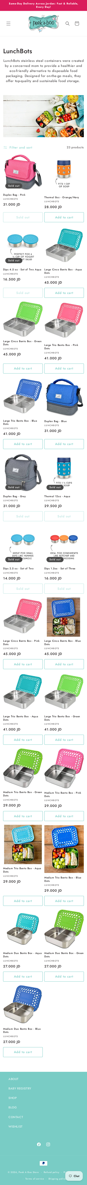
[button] (8, 23)
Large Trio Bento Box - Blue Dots (20, 422)
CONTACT (15, 1117)
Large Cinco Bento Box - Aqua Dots (63, 271)
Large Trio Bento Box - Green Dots (62, 718)
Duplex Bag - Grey (14, 496)
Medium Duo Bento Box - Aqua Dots (22, 955)
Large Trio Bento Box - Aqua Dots (20, 718)
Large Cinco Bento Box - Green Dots (22, 343)
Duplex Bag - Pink (14, 195)
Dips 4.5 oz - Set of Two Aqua (22, 269)
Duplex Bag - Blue (55, 421)
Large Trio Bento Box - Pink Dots (61, 347)
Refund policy (51, 1172)
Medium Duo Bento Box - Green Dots (64, 955)
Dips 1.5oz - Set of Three (59, 568)
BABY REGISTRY (19, 1088)
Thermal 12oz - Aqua (57, 496)
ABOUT (13, 1079)
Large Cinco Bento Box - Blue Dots (62, 642)
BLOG (12, 1107)
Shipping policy (57, 1178)
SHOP (12, 1098)
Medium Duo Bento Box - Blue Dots (22, 1030)
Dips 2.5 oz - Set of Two (18, 568)
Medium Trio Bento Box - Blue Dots (62, 879)
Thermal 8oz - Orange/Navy (61, 197)
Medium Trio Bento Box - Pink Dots (62, 794)
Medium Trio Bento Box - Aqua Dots (22, 870)
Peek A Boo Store (29, 1172)
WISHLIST (15, 1126)
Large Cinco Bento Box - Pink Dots (21, 642)
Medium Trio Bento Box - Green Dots (22, 794)
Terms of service (34, 1178)
